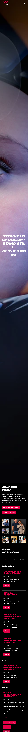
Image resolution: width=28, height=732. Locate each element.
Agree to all (7, 727)
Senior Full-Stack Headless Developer (12, 617)
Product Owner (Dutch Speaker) (12, 572)
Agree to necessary (9, 723)
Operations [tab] (23, 560)
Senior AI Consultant (10, 594)
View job (7, 585)
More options (6, 717)
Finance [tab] (15, 560)
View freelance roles (9, 512)
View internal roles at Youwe (11, 508)
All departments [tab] (6, 560)
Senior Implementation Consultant (12, 640)
